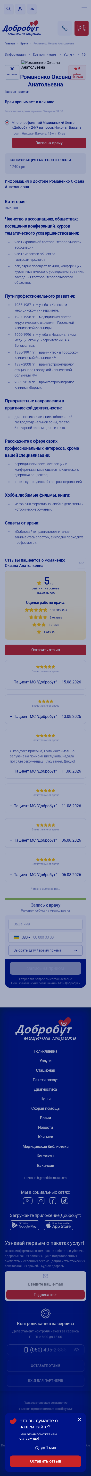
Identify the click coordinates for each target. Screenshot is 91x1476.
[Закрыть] (79, 1420)
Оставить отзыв (45, 1461)
